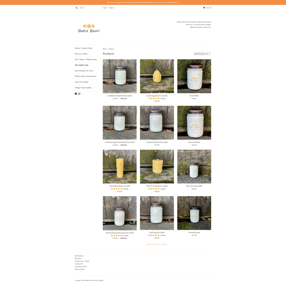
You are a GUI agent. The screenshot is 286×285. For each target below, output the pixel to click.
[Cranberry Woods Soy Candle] (157, 123)
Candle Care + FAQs (82, 261)
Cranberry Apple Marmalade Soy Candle (120, 142)
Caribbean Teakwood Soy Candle (120, 95)
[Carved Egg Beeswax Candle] (157, 76)
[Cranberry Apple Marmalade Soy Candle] (120, 123)
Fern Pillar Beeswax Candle (120, 186)
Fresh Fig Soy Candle (157, 232)
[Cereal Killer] (194, 76)
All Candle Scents (81, 65)
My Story (78, 258)
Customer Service (81, 266)
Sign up (111, 8)
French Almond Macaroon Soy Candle (120, 232)
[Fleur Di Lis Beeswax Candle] (157, 166)
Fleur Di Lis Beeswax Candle (156, 186)
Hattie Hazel (88, 280)
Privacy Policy (80, 269)
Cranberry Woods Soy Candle (157, 142)
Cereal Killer (194, 95)
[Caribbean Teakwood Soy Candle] (120, 76)
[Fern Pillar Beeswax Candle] (120, 166)
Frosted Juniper (194, 232)
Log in (105, 8)
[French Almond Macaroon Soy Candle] (120, 213)
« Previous (150, 244)
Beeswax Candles (81, 54)
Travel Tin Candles (81, 82)
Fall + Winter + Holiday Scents (86, 59)
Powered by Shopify (97, 280)
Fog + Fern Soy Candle (194, 186)
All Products (79, 256)
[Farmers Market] (194, 123)
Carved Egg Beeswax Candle (156, 95)
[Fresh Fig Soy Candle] (157, 213)
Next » (165, 244)
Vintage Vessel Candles (83, 88)
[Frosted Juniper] (194, 213)
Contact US (79, 264)
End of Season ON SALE (84, 71)
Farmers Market (194, 142)
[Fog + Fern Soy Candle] (194, 166)
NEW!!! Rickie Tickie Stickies (85, 76)
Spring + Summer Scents (83, 48)
